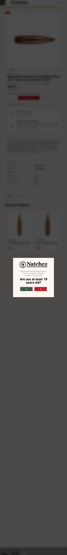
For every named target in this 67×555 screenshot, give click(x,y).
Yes (26, 289)
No (40, 289)
